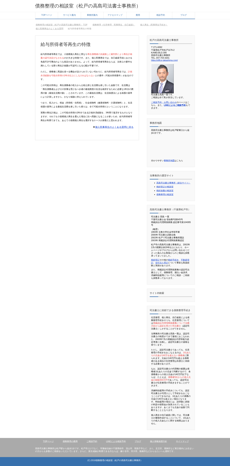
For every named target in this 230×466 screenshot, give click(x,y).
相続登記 (155, 260)
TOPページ (46, 15)
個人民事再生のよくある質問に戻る (114, 127)
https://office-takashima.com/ (164, 60)
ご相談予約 (92, 441)
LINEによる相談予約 (116, 441)
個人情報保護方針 (158, 441)
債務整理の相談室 (164, 194)
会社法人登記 (161, 263)
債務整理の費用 (70, 441)
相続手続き (173, 260)
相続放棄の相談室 (164, 190)
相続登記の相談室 (164, 187)
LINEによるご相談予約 (175, 105)
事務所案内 (92, 15)
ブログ (183, 15)
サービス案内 (69, 15)
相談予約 (160, 15)
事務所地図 (169, 160)
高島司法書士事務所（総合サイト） (173, 183)
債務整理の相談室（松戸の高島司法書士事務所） (88, 6)
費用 (138, 15)
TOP (63, 25)
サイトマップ (182, 441)
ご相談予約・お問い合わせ (164, 102)
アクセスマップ (115, 15)
